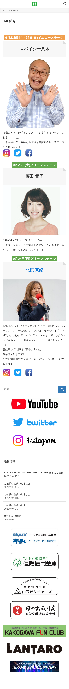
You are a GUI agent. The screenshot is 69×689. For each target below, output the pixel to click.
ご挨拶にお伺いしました (17, 485)
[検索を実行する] (62, 389)
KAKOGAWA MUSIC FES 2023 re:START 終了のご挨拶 (33, 474)
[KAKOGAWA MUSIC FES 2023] (34, 4)
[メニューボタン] (4, 4)
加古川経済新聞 (12, 518)
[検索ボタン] (65, 4)
